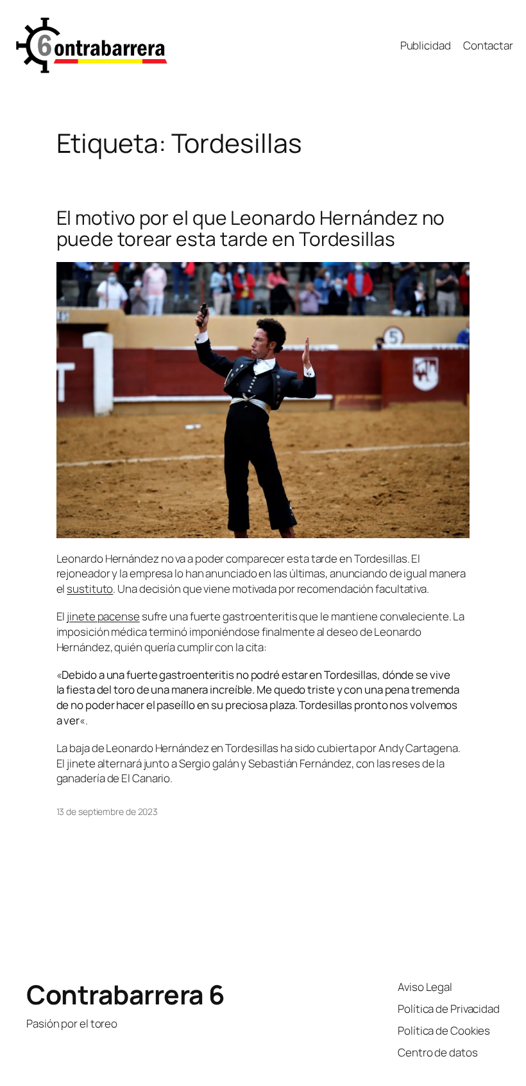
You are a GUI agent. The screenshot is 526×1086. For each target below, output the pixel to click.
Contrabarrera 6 (125, 994)
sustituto (90, 588)
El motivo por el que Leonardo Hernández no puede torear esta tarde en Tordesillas (250, 228)
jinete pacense (103, 616)
